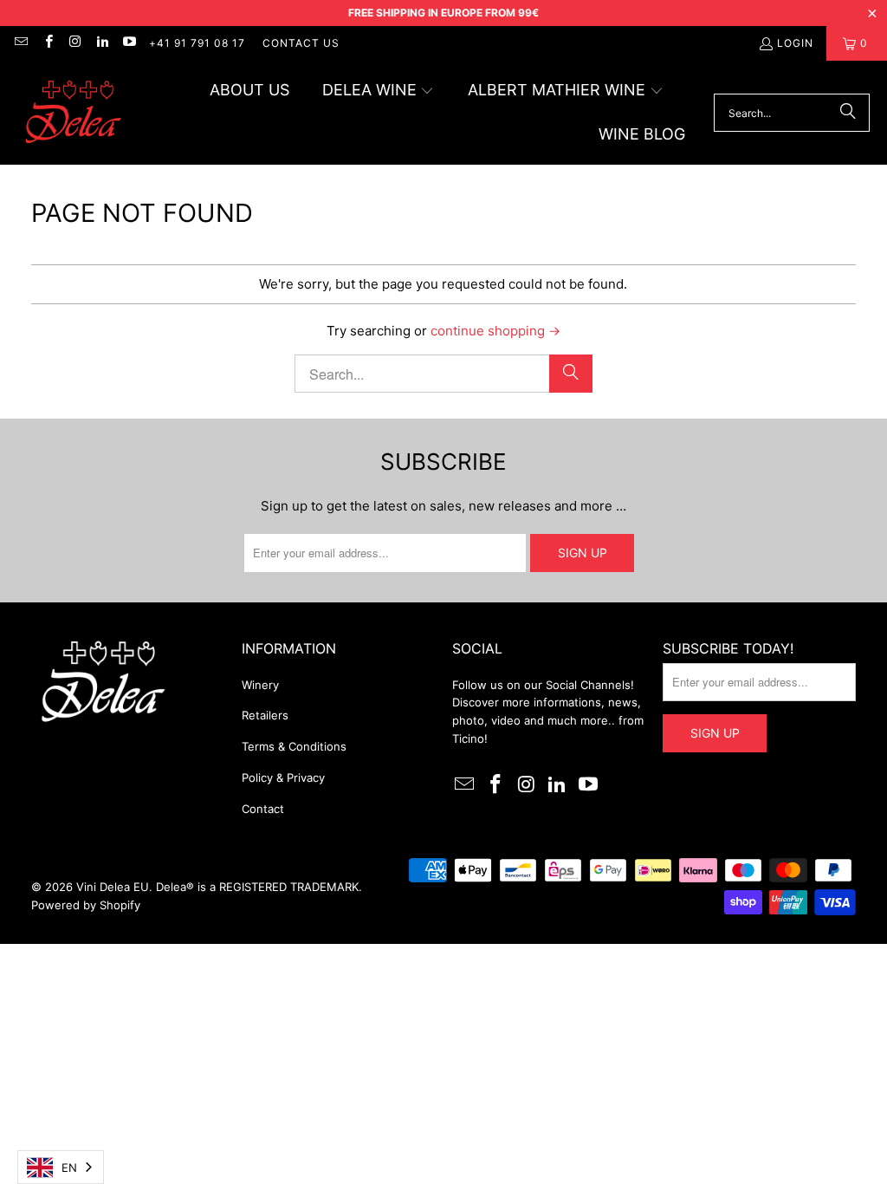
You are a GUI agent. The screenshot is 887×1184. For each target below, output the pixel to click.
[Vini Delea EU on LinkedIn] (101, 42)
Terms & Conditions (294, 746)
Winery (260, 685)
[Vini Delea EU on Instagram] (75, 42)
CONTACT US (301, 42)
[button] (378, 91)
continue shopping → (495, 330)
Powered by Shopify (85, 905)
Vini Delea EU (112, 887)
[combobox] (60, 1167)
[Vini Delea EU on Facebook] (47, 42)
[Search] (848, 113)
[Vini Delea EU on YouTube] (128, 42)
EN (69, 1167)
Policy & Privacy (283, 777)
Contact (263, 809)
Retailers (265, 715)
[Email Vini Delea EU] (20, 42)
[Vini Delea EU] (73, 113)
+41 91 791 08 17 (197, 42)
